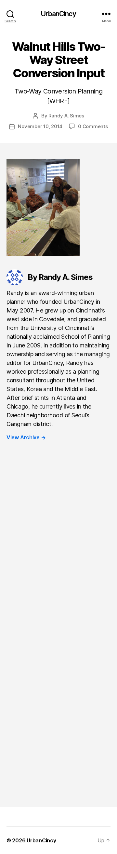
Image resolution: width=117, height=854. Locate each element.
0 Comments (93, 126)
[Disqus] (58, 544)
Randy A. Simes (66, 116)
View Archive (26, 437)
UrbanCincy (58, 13)
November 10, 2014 (40, 126)
